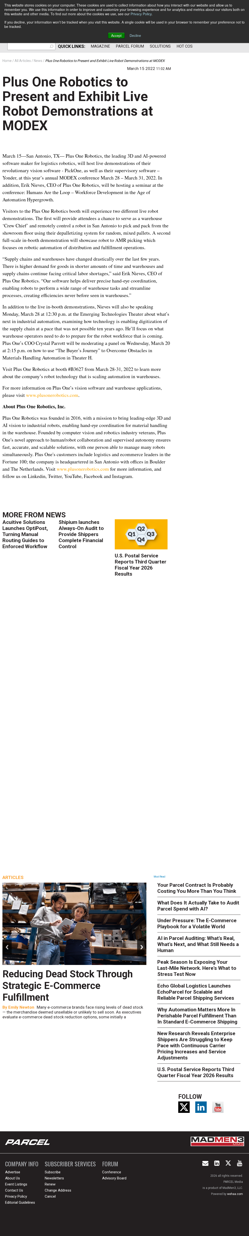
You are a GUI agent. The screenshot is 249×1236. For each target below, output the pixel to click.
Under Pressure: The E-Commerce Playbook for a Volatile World (197, 923)
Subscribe (53, 1172)
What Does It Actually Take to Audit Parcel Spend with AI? (198, 906)
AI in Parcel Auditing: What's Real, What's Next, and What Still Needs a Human (198, 944)
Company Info (21, 1164)
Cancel (50, 1196)
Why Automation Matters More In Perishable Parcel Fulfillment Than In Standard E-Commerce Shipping (197, 1016)
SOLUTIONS (160, 46)
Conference (111, 1172)
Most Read (159, 876)
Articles (13, 877)
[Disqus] (86, 651)
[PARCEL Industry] (28, 1142)
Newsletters (54, 1178)
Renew (50, 1184)
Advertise (12, 1172)
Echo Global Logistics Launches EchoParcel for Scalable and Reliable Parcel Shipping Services (195, 992)
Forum (110, 1164)
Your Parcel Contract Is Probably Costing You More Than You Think (196, 888)
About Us (12, 1178)
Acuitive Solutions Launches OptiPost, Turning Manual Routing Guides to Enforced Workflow (25, 534)
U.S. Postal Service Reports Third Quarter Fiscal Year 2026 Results (140, 565)
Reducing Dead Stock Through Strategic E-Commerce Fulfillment (67, 985)
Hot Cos (185, 46)
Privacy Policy (141, 13)
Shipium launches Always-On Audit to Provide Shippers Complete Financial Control (81, 534)
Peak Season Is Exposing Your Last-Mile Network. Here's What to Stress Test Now (196, 968)
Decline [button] (135, 35)
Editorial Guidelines (20, 1202)
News (56, 515)
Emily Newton (21, 1007)
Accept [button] (116, 35)
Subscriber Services (70, 1164)
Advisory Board (114, 1178)
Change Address (58, 1190)
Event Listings (16, 1184)
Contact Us (14, 1190)
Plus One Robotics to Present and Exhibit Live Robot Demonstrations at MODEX (77, 103)
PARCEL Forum (130, 46)
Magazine (100, 46)
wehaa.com (235, 1194)
